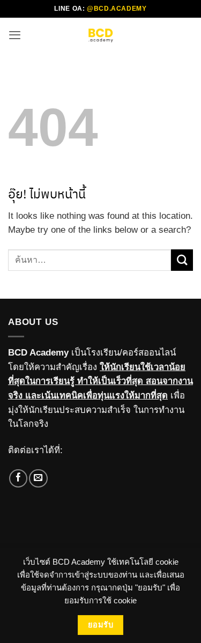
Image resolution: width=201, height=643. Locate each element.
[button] (14, 34)
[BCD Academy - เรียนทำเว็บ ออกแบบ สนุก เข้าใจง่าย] (100, 35)
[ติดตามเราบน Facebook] (18, 478)
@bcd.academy (117, 8)
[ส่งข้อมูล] (182, 260)
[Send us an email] (38, 478)
